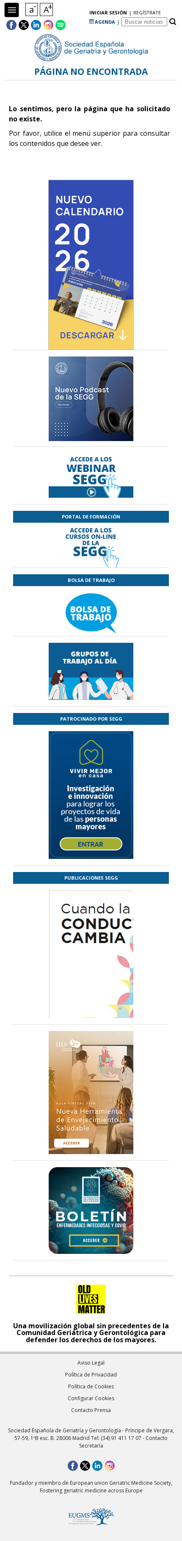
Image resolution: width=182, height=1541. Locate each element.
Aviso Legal (91, 1362)
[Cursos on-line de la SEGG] (91, 545)
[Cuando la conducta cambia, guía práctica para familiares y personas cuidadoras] (91, 1003)
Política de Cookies (91, 1386)
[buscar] (172, 21)
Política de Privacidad (91, 1374)
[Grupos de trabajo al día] (91, 671)
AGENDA (104, 22)
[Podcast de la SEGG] (91, 401)
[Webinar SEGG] (91, 475)
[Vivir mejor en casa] (91, 795)
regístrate (147, 12)
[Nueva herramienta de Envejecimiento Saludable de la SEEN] (91, 1092)
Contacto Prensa (91, 1410)
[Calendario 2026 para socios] (91, 264)
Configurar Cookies (91, 1398)
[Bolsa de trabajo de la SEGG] (91, 611)
